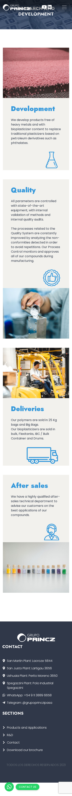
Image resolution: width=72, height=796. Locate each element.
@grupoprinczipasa (37, 702)
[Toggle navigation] (64, 7)
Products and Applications (27, 727)
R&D (10, 735)
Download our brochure (25, 750)
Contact (13, 742)
